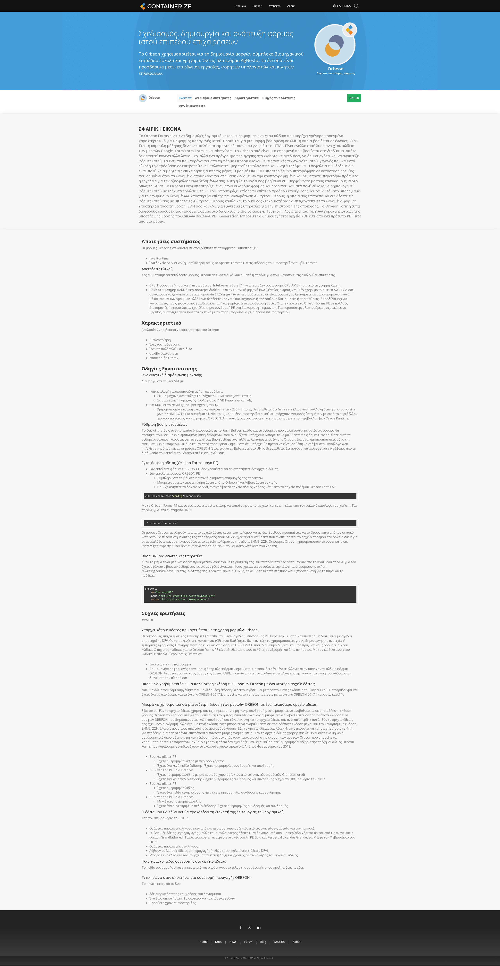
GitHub (354, 98)
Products (240, 5)
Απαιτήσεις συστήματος (213, 98)
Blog (263, 942)
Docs (218, 942)
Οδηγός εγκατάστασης (278, 98)
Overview (185, 98)
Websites (274, 5)
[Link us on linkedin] (259, 927)
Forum (248, 942)
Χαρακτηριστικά (247, 98)
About (291, 5)
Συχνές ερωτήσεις (192, 106)
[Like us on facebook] (241, 927)
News (233, 942)
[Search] (356, 6)
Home (203, 942)
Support (257, 5)
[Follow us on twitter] (250, 927)
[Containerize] (165, 6)
